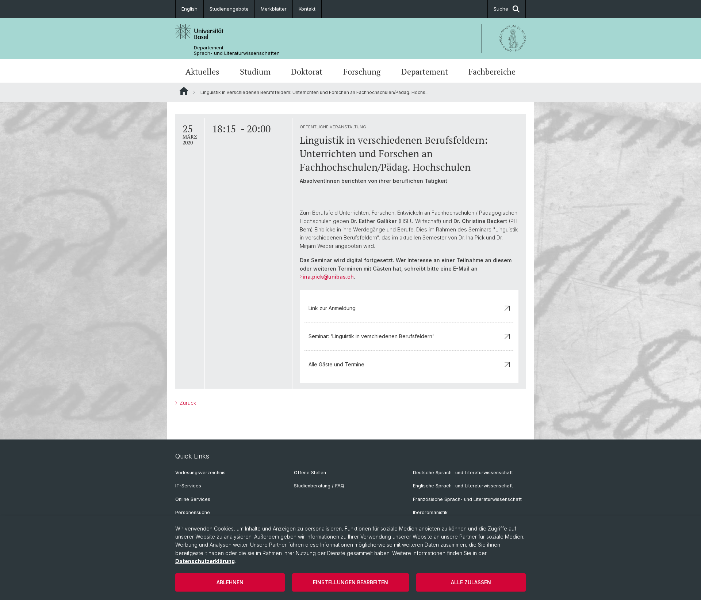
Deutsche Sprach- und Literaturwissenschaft (463, 472)
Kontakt (307, 9)
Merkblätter (274, 9)
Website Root (184, 91)
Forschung (362, 72)
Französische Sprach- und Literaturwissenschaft (467, 499)
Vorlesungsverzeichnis (200, 472)
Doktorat (306, 72)
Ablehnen (230, 582)
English (189, 9)
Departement (424, 72)
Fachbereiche (492, 72)
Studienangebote (229, 9)
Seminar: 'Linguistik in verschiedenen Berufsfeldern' (371, 336)
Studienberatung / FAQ (319, 485)
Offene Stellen (310, 472)
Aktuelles (202, 72)
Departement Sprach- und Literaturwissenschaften (237, 50)
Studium (255, 72)
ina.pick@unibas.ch (328, 276)
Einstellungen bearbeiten (350, 582)
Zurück (187, 403)
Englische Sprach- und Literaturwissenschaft (463, 485)
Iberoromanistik (430, 512)
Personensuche (192, 512)
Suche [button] (501, 9)
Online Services (192, 499)
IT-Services (188, 485)
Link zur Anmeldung (332, 308)
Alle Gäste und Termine (336, 364)
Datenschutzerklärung (205, 561)
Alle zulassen (471, 582)
